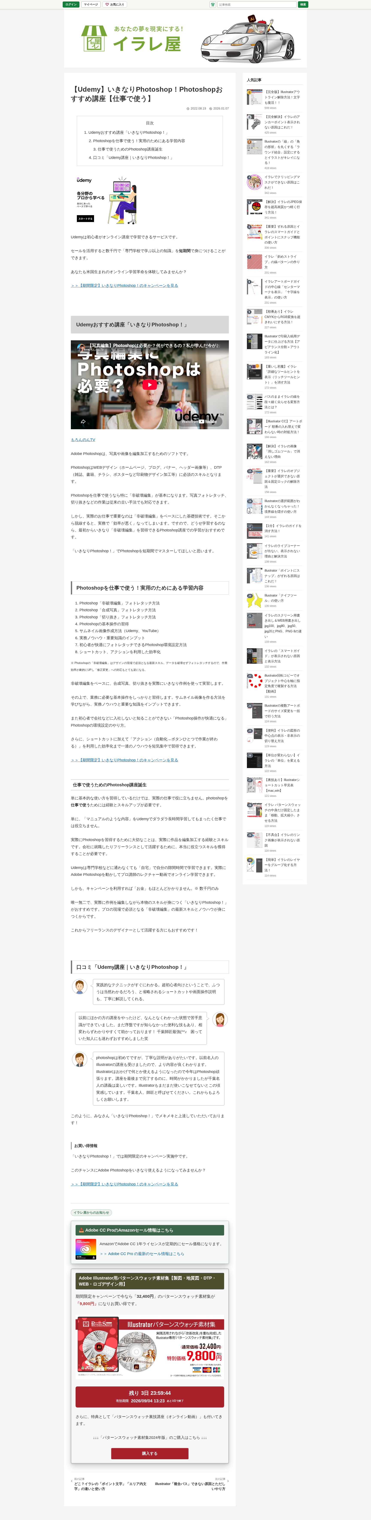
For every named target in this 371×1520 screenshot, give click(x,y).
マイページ (92, 5)
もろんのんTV (83, 440)
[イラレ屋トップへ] (185, 38)
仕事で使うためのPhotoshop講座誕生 (130, 149)
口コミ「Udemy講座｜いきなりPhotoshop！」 (133, 157)
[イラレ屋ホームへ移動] (213, 4)
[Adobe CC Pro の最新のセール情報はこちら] (86, 1249)
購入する (150, 1453)
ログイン (71, 4)
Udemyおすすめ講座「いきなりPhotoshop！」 (128, 132)
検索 (303, 4)
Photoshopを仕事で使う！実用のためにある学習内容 (139, 141)
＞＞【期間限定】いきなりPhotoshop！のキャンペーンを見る (124, 285)
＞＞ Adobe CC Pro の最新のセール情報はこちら (142, 1254)
